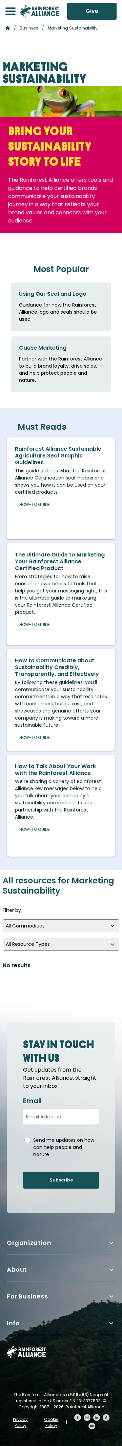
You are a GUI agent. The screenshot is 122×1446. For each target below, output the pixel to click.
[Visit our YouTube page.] (91, 1426)
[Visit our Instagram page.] (87, 1417)
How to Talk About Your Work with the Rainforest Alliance (55, 769)
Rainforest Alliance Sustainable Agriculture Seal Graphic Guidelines (58, 455)
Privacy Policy (20, 1422)
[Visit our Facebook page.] (77, 1417)
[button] (10, 11)
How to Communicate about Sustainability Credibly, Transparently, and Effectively (57, 667)
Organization (29, 1242)
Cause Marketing (42, 348)
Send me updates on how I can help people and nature (65, 1147)
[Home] (39, 11)
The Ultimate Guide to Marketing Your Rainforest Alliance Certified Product (60, 561)
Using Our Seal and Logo (52, 294)
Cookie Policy (51, 1422)
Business (29, 28)
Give (92, 11)
